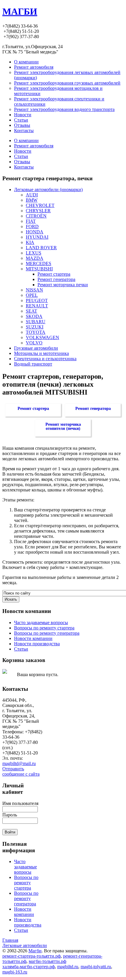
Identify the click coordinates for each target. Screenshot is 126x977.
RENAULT (37, 305)
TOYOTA (35, 332)
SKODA (34, 316)
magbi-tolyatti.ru (96, 966)
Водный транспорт (33, 363)
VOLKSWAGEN (42, 337)
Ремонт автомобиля (33, 145)
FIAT (31, 221)
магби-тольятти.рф (47, 961)
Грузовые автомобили (36, 348)
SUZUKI (34, 326)
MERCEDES (38, 263)
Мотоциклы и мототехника (41, 353)
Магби (35, 950)
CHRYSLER (38, 210)
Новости (22, 151)
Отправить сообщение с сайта (21, 771)
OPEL (32, 295)
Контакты (24, 166)
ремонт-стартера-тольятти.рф (31, 956)
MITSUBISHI (39, 268)
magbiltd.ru (67, 966)
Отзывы (22, 161)
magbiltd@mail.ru (19, 763)
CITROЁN (36, 215)
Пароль (9, 814)
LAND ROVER (41, 247)
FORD (32, 226)
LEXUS (33, 252)
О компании (26, 140)
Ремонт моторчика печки (63, 284)
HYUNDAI (37, 237)
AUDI (32, 194)
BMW (32, 200)
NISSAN (34, 289)
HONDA (34, 231)
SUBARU (35, 321)
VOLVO (34, 342)
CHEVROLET (40, 205)
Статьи (21, 156)
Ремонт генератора (56, 279)
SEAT (31, 311)
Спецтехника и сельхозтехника (45, 358)
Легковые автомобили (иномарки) (48, 189)
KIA (30, 242)
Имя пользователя (20, 803)
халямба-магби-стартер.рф (28, 966)
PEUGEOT (37, 300)
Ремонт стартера (54, 274)
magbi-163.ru (14, 971)
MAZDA (34, 258)
